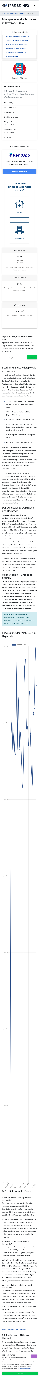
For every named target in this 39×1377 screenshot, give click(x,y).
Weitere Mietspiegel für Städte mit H (14, 1329)
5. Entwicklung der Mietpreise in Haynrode (15, 52)
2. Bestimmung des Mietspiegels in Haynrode (16, 40)
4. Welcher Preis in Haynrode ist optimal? (15, 48)
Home (3, 13)
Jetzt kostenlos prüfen (19, 171)
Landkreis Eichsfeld (20, 13)
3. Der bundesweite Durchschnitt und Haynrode (16, 44)
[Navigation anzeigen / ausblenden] (35, 5)
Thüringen (10, 13)
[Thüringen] (19, 69)
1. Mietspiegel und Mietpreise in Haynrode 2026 (17, 36)
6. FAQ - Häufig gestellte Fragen (13, 56)
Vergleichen (32, 357)
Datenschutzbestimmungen (24, 1368)
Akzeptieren (20, 1373)
